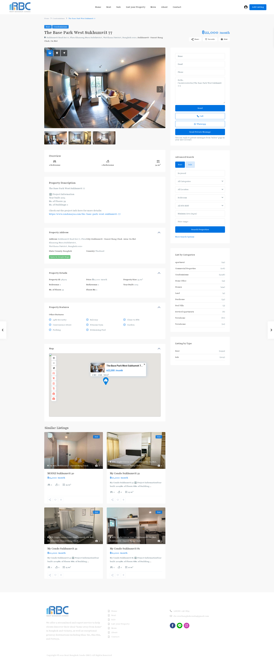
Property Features (59, 307)
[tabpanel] (200, 204)
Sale (118, 7)
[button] (105, 381)
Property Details (58, 272)
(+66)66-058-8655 (181, 611)
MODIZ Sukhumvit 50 (60, 473)
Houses (178, 287)
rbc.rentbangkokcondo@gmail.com (191, 616)
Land (177, 293)
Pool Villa (179, 305)
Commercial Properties (185, 268)
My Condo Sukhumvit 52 (125, 473)
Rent (108, 7)
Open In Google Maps (59, 257)
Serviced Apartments (184, 311)
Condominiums (58, 18)
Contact (177, 7)
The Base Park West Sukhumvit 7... (124, 365)
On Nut (54, 41)
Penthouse (180, 299)
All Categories (184, 181)
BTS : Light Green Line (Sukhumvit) (130, 462)
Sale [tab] (190, 164)
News (153, 7)
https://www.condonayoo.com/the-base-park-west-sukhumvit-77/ (85, 214)
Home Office (180, 281)
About (164, 7)
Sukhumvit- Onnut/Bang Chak (106, 239)
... (150, 486)
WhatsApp (201, 124)
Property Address (58, 232)
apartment (180, 262)
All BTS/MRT (183, 205)
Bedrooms (182, 197)
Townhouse (180, 324)
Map (51, 348)
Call (201, 116)
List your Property (135, 7)
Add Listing (258, 7)
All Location (183, 189)
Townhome (180, 318)
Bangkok (67, 251)
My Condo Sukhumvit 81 (125, 548)
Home (98, 7)
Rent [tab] (180, 164)
